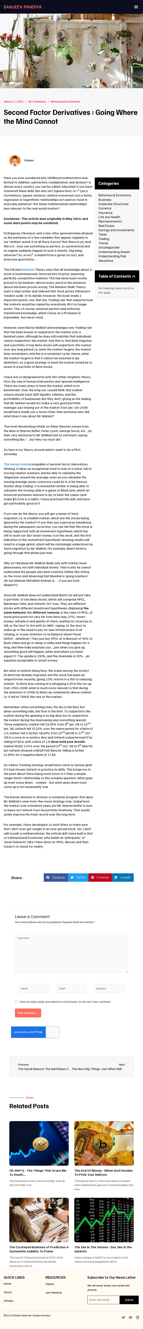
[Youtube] (130, 1317)
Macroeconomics (110, 221)
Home (7, 1283)
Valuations (105, 261)
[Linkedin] (137, 1317)
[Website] (109, 989)
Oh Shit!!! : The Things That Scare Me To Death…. (37, 1172)
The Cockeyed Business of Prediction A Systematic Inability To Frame (39, 1249)
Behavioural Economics (65, 101)
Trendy (103, 243)
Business (104, 200)
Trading (103, 239)
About (8, 1292)
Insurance (105, 213)
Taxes (102, 234)
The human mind (16, 464)
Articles (8, 1301)
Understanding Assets (114, 252)
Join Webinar (53, 1292)
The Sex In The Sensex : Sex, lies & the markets (103, 1249)
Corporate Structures (113, 204)
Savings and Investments (116, 230)
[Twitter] (123, 1317)
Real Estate (106, 226)
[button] (136, 7)
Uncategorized (108, 247)
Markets (28, 269)
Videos (49, 1284)
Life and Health (109, 217)
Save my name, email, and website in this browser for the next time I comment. (65, 1001)
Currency (105, 208)
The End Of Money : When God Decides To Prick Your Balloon (103, 1172)
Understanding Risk (112, 256)
